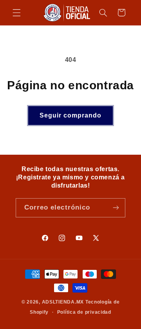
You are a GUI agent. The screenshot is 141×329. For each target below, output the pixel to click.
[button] (16, 13)
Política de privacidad (84, 312)
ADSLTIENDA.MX (63, 302)
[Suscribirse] (116, 207)
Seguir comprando (71, 115)
